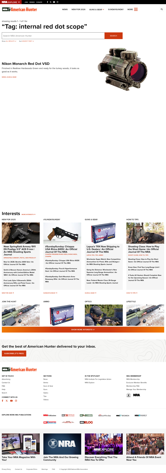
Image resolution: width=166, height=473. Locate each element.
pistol (22, 258)
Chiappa (48, 256)
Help (3, 389)
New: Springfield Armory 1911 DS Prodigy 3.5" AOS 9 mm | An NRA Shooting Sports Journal (20, 250)
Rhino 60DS (72, 254)
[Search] (161, 9)
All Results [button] (10, 41)
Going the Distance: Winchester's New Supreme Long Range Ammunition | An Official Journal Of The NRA (102, 272)
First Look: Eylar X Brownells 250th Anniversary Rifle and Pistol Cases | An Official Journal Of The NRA (19, 283)
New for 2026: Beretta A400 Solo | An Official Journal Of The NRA (19, 263)
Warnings (45, 469)
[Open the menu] (136, 9)
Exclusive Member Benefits (136, 382)
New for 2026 (78, 9)
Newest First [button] (27, 41)
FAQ (3, 386)
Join (26, 2)
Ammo (101, 255)
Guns (45, 389)
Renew (32, 2)
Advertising (6, 379)
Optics (88, 301)
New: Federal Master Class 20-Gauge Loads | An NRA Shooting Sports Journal (102, 281)
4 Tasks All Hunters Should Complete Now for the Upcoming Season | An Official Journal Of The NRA (144, 278)
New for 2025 (7, 293)
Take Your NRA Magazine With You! (18, 458)
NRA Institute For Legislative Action (98, 379)
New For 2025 (9, 219)
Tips (146, 255)
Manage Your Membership (136, 389)
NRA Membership (133, 379)
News (65, 9)
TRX (96, 255)
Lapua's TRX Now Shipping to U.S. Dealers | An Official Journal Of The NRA (103, 249)
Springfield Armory (11, 258)
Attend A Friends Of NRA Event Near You (143, 458)
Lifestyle (131, 301)
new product (30, 258)
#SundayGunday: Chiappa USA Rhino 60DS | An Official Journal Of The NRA (61, 249)
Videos (46, 399)
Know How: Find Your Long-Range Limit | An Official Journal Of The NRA (144, 268)
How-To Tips (132, 219)
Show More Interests (96, 329)
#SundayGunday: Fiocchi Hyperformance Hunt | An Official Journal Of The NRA (61, 269)
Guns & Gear (95, 9)
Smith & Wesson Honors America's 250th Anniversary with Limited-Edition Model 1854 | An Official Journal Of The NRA (20, 272)
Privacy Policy (6, 469)
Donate (39, 2)
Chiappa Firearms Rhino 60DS (56, 254)
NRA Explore (89, 382)
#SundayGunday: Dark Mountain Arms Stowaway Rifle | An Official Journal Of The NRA (62, 279)
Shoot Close (133, 255)
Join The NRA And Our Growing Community (60, 458)
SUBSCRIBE (14, 353)
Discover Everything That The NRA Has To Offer (101, 458)
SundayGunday (116, 9)
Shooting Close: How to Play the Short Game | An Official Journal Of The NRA (143, 249)
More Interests (28, 214)
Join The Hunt (9, 301)
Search (113, 35)
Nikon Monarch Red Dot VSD (26, 63)
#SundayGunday (51, 219)
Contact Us (6, 382)
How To (142, 255)
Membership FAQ (132, 386)
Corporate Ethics (31, 469)
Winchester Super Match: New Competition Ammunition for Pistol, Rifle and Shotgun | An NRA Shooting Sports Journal (104, 261)
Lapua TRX (90, 255)
